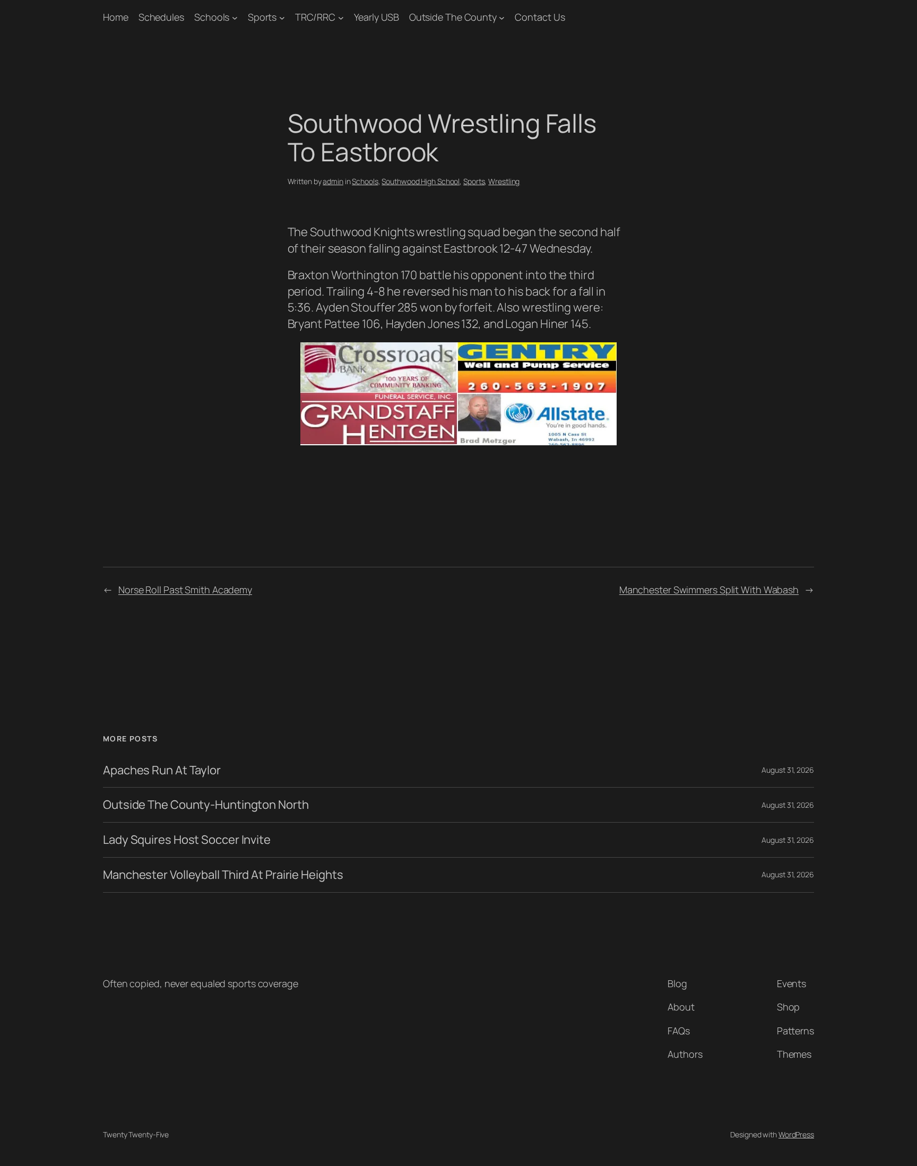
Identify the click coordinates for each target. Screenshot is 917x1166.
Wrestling (504, 181)
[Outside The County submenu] (502, 17)
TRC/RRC (315, 17)
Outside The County (453, 17)
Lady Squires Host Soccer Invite (187, 840)
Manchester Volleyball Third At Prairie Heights (223, 875)
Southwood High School (421, 181)
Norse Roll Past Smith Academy (185, 589)
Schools (211, 17)
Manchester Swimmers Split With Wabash (709, 589)
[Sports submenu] (282, 17)
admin (333, 181)
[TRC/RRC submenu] (341, 17)
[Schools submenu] (235, 17)
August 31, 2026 (788, 770)
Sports (262, 17)
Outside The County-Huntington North (206, 804)
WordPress (796, 1134)
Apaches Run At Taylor (162, 770)
